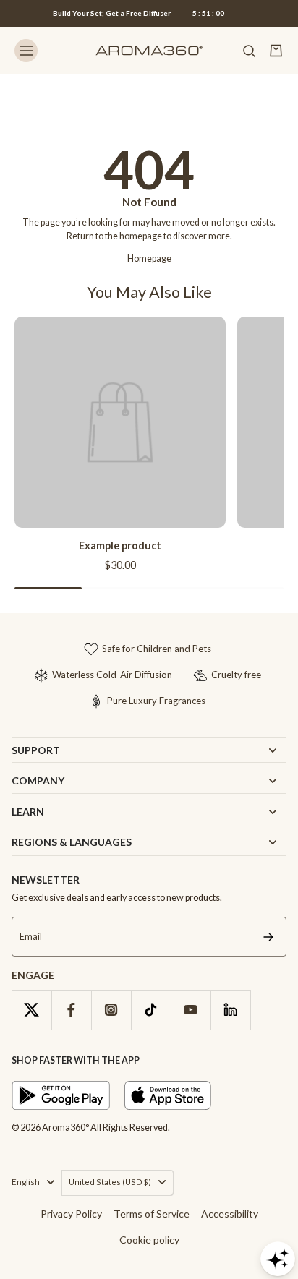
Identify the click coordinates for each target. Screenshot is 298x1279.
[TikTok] (151, 1010)
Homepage (149, 258)
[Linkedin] (230, 1010)
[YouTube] (190, 1010)
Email (31, 936)
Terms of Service (152, 1213)
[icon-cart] (276, 50)
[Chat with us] (277, 1258)
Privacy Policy (71, 1213)
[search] (249, 50)
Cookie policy (149, 1239)
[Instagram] (111, 1010)
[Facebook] (71, 1010)
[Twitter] (31, 1010)
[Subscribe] (268, 936)
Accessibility (229, 1213)
